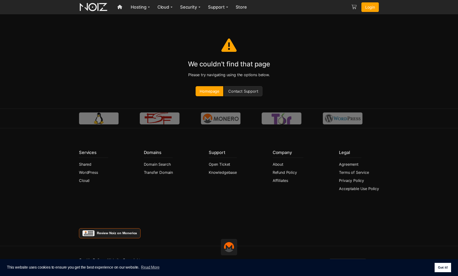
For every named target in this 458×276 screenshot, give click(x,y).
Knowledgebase (223, 172)
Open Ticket (219, 164)
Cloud (84, 180)
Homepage (209, 91)
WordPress (88, 172)
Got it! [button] (443, 267)
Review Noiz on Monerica (117, 233)
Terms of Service (354, 172)
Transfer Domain (158, 172)
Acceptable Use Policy (359, 188)
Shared (85, 164)
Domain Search (157, 164)
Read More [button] (150, 267)
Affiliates (280, 180)
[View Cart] (354, 7)
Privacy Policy (351, 180)
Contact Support (243, 91)
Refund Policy (285, 172)
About (278, 164)
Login (370, 7)
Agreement (349, 164)
